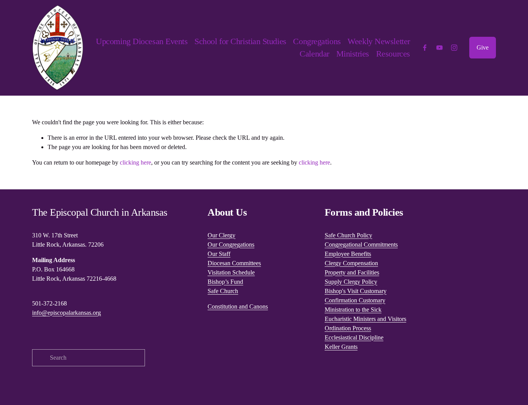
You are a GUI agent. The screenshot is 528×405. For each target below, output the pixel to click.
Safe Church (223, 291)
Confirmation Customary (355, 300)
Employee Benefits (348, 254)
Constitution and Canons (238, 306)
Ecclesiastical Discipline (354, 337)
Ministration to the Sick (353, 309)
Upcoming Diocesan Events (141, 41)
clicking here (135, 162)
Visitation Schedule (231, 272)
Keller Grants (341, 346)
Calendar (314, 53)
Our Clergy (221, 235)
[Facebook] (425, 47)
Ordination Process (348, 328)
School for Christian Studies (240, 41)
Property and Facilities (352, 272)
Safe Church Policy (348, 235)
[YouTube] (439, 47)
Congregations (317, 41)
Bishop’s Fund (225, 281)
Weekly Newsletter (378, 41)
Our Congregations (231, 244)
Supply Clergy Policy (351, 281)
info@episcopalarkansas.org (66, 312)
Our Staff (219, 254)
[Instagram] (454, 47)
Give (483, 47)
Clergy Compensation (351, 263)
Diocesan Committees (234, 263)
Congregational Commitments (361, 244)
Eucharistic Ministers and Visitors (365, 319)
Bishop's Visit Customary (356, 291)
